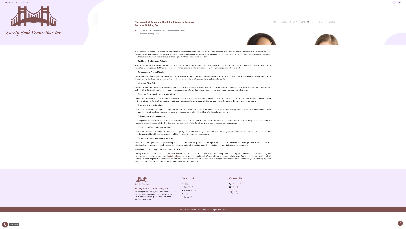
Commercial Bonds (288, 22)
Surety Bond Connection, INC (198, 209)
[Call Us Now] (5, 224)
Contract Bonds (307, 22)
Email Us (10, 2)
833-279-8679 (23, 2)
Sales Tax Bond (190, 187)
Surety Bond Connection (177, 156)
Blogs (321, 22)
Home (275, 22)
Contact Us (330, 22)
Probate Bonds (190, 190)
